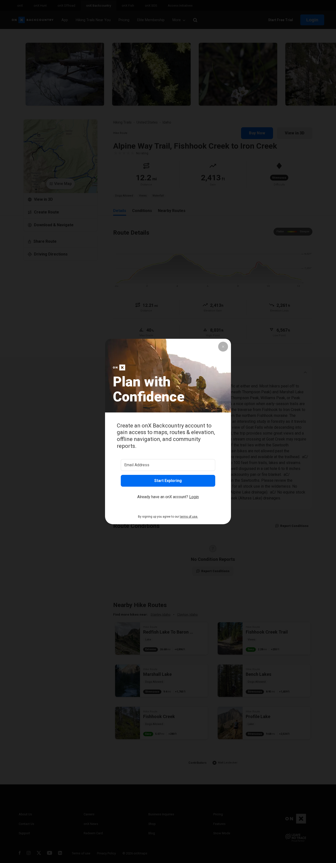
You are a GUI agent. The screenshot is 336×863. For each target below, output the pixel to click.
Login (194, 497)
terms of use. (189, 516)
